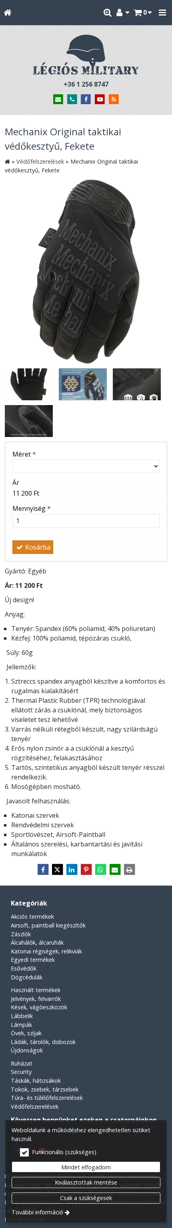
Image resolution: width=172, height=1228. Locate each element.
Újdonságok (27, 1050)
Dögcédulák (26, 977)
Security (21, 1072)
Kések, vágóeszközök (39, 1007)
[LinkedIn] (71, 869)
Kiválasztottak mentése (86, 1182)
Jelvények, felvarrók (36, 999)
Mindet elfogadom (86, 1167)
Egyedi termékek (33, 959)
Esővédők (23, 968)
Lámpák (21, 1024)
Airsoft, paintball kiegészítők (48, 925)
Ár (15, 482)
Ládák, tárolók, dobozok (43, 1042)
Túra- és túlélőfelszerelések (47, 1097)
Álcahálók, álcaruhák (37, 942)
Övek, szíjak (26, 1033)
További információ (37, 1212)
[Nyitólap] (7, 12)
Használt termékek (35, 990)
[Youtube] (100, 99)
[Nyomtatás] (129, 869)
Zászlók (21, 934)
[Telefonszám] (72, 99)
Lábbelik (22, 1016)
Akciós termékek (32, 916)
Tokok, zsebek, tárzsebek (44, 1089)
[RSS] (114, 99)
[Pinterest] (86, 869)
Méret (24, 454)
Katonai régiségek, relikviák (46, 951)
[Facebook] (86, 99)
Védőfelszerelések (34, 1106)
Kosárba (37, 547)
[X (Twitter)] (57, 869)
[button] (162, 12)
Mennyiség (31, 508)
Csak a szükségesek (86, 1198)
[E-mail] (58, 99)
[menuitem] (7, 12)
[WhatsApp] (100, 869)
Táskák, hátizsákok (36, 1080)
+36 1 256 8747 (86, 84)
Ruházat (21, 1063)
